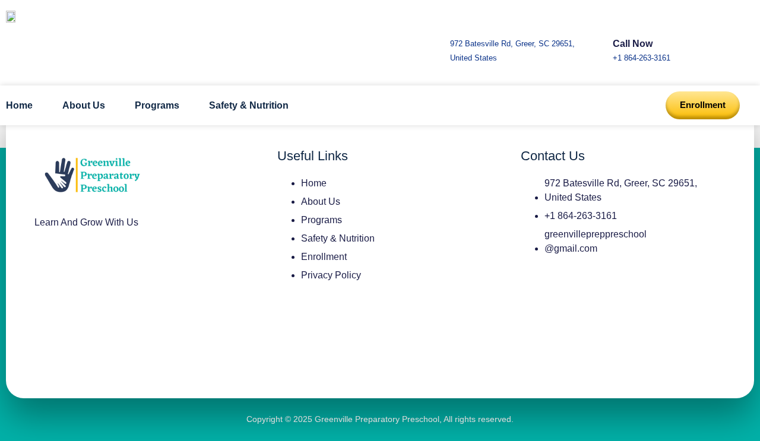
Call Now (633, 44)
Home (19, 105)
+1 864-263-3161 (641, 57)
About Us (83, 105)
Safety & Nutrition (249, 105)
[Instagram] (49, 265)
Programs (157, 105)
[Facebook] (84, 265)
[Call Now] (623, 22)
